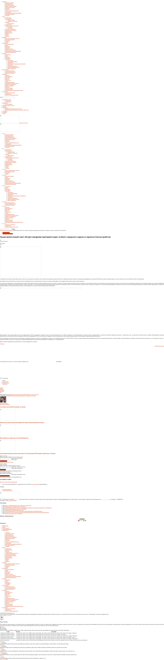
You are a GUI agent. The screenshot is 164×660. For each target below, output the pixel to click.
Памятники (5, 107)
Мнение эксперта (9, 48)
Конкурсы (7, 8)
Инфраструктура (8, 32)
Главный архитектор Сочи (8, 105)
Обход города (8, 80)
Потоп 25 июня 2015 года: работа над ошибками (15, 508)
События (4, 1)
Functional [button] (2, 641)
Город (4, 16)
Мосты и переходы (9, 85)
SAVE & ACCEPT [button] (4, 659)
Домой (1, 230)
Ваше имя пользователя (17, 458)
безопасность (5, 381)
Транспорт (5, 74)
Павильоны (10, 65)
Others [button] (1, 655)
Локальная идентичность (10, 52)
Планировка (10, 60)
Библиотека (5, 103)
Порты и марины (9, 88)
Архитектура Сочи (7, 99)
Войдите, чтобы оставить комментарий (8, 482)
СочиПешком (8, 11)
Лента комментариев (7, 529)
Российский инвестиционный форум (13, 13)
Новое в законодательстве (10, 6)
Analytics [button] (2, 648)
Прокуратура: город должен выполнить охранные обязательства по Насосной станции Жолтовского (27, 512)
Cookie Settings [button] (3, 615)
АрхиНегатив (8, 17)
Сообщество (5, 43)
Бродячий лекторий (9, 2)
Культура (7, 22)
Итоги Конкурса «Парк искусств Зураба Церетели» (14, 438)
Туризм (6, 35)
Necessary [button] (2, 626)
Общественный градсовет (10, 30)
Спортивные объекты (12, 61)
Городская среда (8, 18)
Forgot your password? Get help (6, 462)
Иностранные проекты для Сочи (12, 38)
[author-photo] (3, 402)
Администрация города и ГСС (12, 25)
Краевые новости (9, 3)
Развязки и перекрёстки (10, 84)
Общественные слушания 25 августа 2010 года (15, 506)
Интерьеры (7, 40)
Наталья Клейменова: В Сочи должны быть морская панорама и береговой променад (23, 511)
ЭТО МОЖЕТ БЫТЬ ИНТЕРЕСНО (8, 406)
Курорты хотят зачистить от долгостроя (13, 513)
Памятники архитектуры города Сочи (13, 108)
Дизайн (6, 41)
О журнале (5, 111)
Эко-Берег (7, 15)
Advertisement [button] (3, 652)
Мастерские (7, 46)
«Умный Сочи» (8, 24)
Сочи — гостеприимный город (12, 10)
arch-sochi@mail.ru (12, 500)
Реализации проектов (10, 39)
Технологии (5, 91)
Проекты (4, 37)
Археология (7, 54)
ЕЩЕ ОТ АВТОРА (21, 406)
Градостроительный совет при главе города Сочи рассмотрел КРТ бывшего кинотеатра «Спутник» (28, 453)
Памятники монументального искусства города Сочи (17, 109)
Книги (6, 55)
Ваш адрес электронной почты (18, 466)
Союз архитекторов (9, 44)
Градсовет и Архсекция (10, 29)
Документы (10, 28)
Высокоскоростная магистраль (11, 83)
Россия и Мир (6, 69)
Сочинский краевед (7, 489)
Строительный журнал (8, 490)
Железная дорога (8, 76)
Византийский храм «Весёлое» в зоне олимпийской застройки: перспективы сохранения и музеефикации (28, 507)
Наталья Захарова (4, 241)
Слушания (10, 26)
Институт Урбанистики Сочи (11, 95)
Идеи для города (8, 104)
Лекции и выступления (10, 50)
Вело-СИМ (7, 77)
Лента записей (6, 528)
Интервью (7, 47)
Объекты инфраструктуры (13, 67)
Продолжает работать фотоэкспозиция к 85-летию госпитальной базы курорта (22, 422)
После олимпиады (12, 68)
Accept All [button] (9, 615)
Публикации (8, 58)
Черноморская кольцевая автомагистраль (14, 90)
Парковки (7, 86)
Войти (4, 526)
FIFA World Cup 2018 (9, 14)
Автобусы (7, 75)
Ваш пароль (14, 459)
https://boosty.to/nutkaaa (5, 404)
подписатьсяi (34, 484)
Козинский (5, 384)
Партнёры (5, 112)
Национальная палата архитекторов (13, 51)
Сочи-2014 (7, 59)
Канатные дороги (9, 89)
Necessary (4, 628)
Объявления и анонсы (10, 7)
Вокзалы (7, 78)
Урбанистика (8, 93)
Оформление (10, 62)
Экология (7, 36)
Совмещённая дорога (9, 82)
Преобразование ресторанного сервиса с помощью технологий (22, 395)
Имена (6, 45)
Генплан (4, 106)
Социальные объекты (12, 66)
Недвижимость (8, 31)
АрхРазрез (7, 9)
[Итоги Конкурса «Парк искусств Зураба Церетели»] (7, 435)
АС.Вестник (8, 101)
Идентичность (11, 23)
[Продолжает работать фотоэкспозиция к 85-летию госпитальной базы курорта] (7, 420)
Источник (2, 343)
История (4, 53)
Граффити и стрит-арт (12, 21)
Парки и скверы (11, 20)
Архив (4, 113)
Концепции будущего (10, 73)
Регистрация (5, 525)
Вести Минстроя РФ (9, 5)
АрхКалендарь (8, 100)
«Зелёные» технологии (10, 92)
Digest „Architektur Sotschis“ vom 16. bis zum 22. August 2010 (18, 505)
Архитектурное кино (9, 70)
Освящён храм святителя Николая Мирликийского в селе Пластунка (24, 394)
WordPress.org (6, 530)
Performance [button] (2, 645)
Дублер (6, 81)
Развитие (7, 33)
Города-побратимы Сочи (10, 71)
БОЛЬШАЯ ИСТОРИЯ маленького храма (14, 510)
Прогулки (7, 56)
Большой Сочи (6, 382)
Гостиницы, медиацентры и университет (17, 63)
